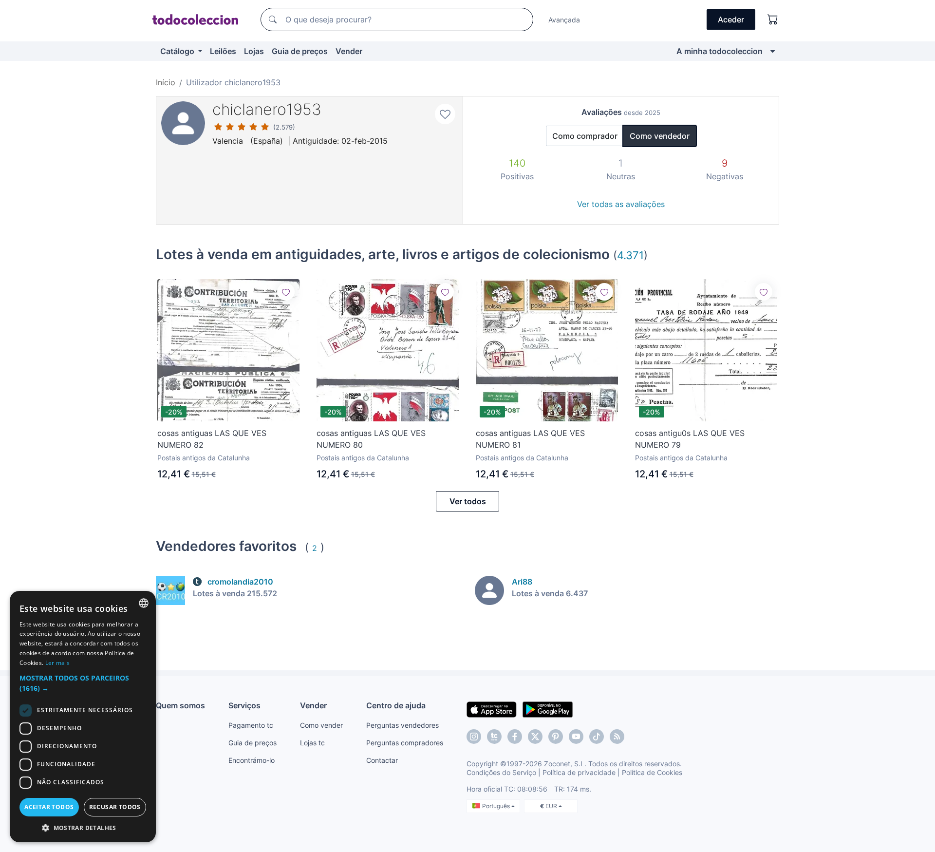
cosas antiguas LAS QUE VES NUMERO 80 (371, 439)
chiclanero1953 (266, 109)
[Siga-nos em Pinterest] (555, 736)
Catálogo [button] (178, 51)
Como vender (321, 725)
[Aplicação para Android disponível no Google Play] (548, 709)
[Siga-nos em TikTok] (596, 736)
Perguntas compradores (404, 742)
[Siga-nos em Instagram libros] (494, 736)
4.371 (630, 255)
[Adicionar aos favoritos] (445, 114)
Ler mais (57, 663)
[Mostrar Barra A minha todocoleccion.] (773, 51)
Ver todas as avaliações (621, 204)
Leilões (223, 51)
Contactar (382, 760)
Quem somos (180, 705)
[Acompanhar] (286, 292)
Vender (349, 51)
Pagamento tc (250, 725)
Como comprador (584, 136)
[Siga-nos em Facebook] (514, 736)
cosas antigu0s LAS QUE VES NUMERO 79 (690, 439)
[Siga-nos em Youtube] (576, 736)
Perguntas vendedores (402, 725)
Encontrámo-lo (251, 760)
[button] (82, 683)
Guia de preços (300, 51)
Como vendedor (660, 136)
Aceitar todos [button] (49, 807)
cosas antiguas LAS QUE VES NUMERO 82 (211, 439)
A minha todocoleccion (719, 51)
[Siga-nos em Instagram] (474, 736)
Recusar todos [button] (115, 807)
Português (496, 806)
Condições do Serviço (501, 772)
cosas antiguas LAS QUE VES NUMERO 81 (530, 439)
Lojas (254, 51)
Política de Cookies (652, 772)
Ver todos (467, 501)
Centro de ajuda (396, 705)
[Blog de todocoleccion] (617, 736)
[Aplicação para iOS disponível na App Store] (492, 709)
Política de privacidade (579, 772)
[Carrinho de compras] (773, 19)
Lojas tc (312, 742)
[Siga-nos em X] (535, 736)
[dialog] (83, 716)
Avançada (564, 20)
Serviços (244, 705)
